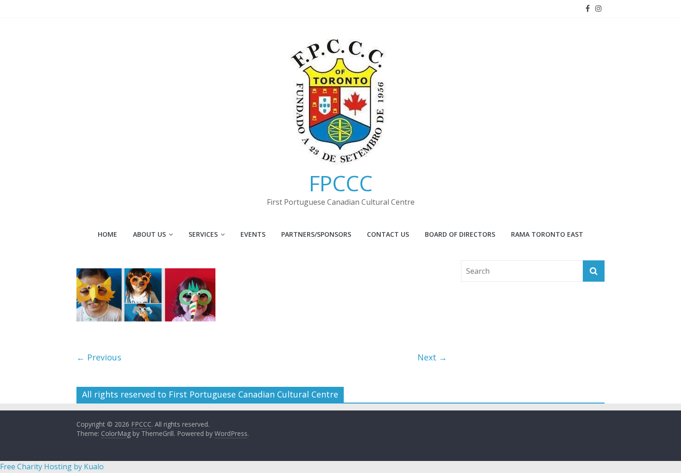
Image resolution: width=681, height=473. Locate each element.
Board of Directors (460, 234)
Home (107, 234)
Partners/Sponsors (316, 234)
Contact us (388, 234)
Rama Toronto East (547, 234)
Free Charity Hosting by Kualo (52, 466)
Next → (432, 357)
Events (252, 234)
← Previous (98, 357)
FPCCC (340, 183)
